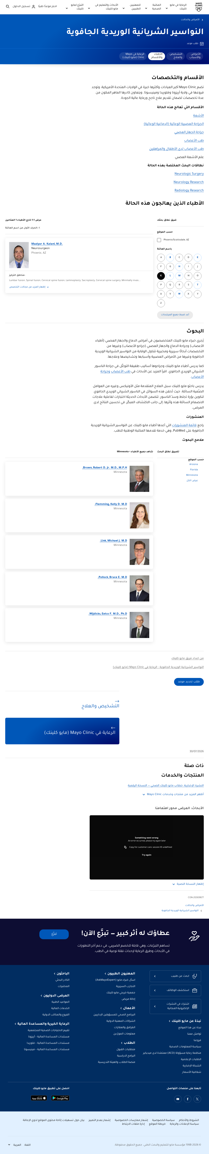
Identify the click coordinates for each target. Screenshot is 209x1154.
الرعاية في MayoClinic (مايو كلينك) (133, 56)
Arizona (193, 464)
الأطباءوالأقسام (156, 56)
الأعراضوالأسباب (195, 56)
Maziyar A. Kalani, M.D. (47, 244)
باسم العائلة (164, 249)
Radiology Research (189, 191)
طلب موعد (192, 43)
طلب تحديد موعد (189, 681)
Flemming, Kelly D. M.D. (111, 504)
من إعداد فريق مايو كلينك (187, 658)
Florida (194, 470)
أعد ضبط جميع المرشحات (175, 315)
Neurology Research (189, 182)
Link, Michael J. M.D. (113, 541)
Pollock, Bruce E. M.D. (112, 577)
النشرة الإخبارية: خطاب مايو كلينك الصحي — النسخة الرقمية (166, 785)
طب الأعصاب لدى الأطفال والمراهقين (176, 149)
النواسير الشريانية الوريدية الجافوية (135, 32)
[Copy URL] (125, 847)
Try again (146, 855)
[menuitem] (194, 56)
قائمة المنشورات (184, 425)
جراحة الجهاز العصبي (189, 132)
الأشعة (198, 116)
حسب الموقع (165, 232)
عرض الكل (192, 480)
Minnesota (192, 475)
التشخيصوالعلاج (176, 56)
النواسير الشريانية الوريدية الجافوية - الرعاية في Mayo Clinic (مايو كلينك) (158, 667)
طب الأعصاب (194, 141)
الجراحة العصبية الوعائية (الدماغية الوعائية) (174, 124)
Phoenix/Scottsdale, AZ (176, 240)
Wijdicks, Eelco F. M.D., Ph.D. (107, 614)
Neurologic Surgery (189, 174)
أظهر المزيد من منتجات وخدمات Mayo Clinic (175, 794)
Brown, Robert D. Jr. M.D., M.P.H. (104, 468)
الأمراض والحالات (190, 20)
